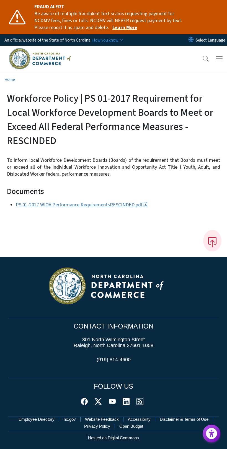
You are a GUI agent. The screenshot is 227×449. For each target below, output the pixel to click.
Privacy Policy (97, 426)
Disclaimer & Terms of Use (184, 419)
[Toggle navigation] (219, 58)
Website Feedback (102, 419)
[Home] (40, 52)
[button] (202, 58)
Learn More (124, 27)
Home (9, 79)
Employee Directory (37, 419)
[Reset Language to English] (191, 40)
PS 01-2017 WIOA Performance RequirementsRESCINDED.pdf (79, 204)
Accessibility (139, 419)
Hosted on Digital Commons (113, 437)
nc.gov (70, 419)
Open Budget (131, 426)
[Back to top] (212, 241)
